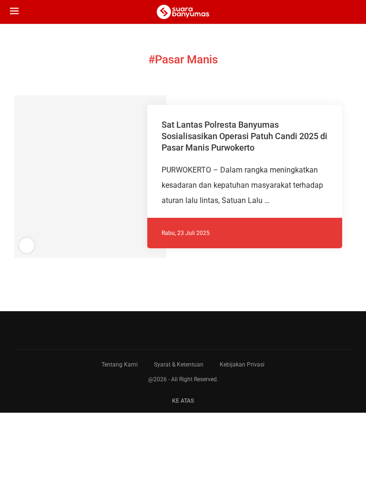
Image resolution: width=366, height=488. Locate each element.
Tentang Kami (120, 364)
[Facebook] (175, 330)
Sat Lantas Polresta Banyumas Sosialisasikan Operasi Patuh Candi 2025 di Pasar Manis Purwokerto (244, 136)
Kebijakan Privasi (242, 364)
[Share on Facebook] (83, 177)
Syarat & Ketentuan (178, 364)
